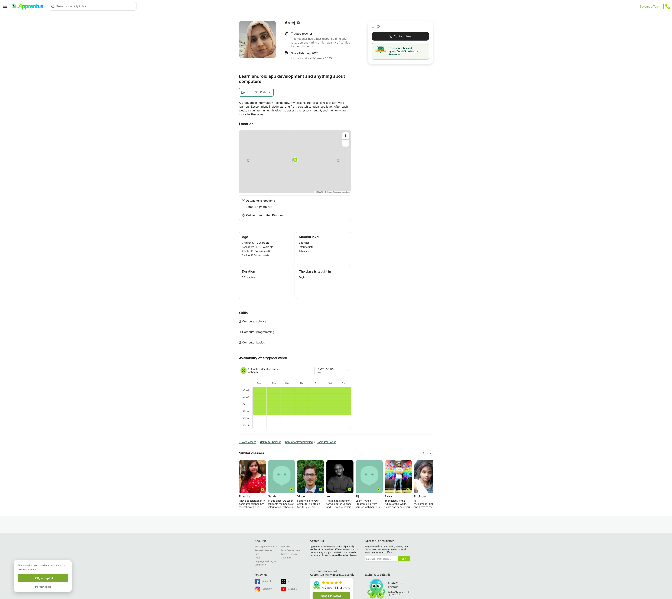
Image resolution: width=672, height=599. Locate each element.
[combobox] (93, 6)
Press (257, 557)
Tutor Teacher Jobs (290, 550)
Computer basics (253, 342)
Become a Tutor (650, 6)
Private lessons (247, 441)
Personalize (43, 586)
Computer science (254, 321)
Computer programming (258, 332)
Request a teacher (264, 550)
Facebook (266, 581)
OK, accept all (44, 578)
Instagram (267, 589)
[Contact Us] (667, 6)
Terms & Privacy (289, 554)
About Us (285, 546)
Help (257, 554)
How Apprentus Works (266, 546)
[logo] (29, 6)
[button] (378, 26)
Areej (290, 22)
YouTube (292, 589)
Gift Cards (286, 557)
